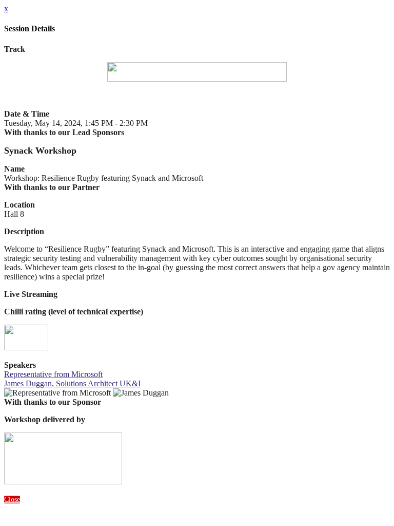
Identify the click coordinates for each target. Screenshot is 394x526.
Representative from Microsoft (53, 374)
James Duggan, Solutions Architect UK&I (72, 383)
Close (12, 499)
